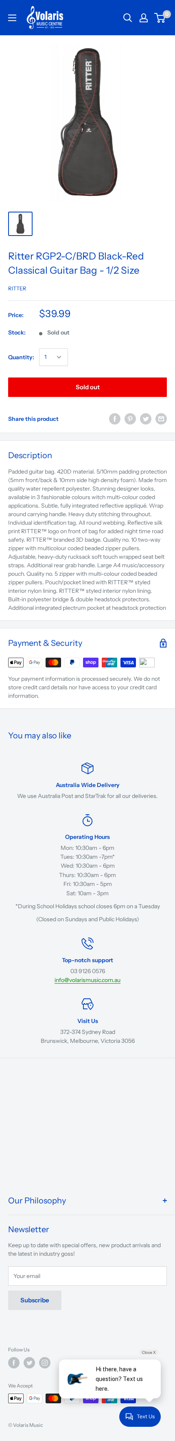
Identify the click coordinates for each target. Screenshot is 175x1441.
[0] (160, 18)
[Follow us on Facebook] (14, 1362)
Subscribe (34, 1300)
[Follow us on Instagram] (44, 1362)
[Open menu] (12, 18)
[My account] (144, 17)
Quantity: (21, 357)
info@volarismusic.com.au (87, 980)
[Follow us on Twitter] (29, 1362)
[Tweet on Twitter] (145, 419)
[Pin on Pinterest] (130, 419)
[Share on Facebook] (114, 419)
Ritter (17, 288)
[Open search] (127, 17)
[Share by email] (161, 419)
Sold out (88, 387)
